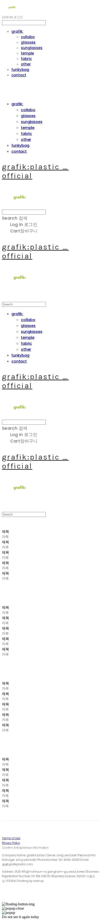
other (26, 64)
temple (27, 53)
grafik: (17, 31)
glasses (28, 42)
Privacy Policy (11, 843)
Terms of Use (11, 838)
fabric (26, 58)
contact (18, 75)
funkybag (20, 69)
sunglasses (31, 47)
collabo (28, 36)
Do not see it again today (20, 917)
